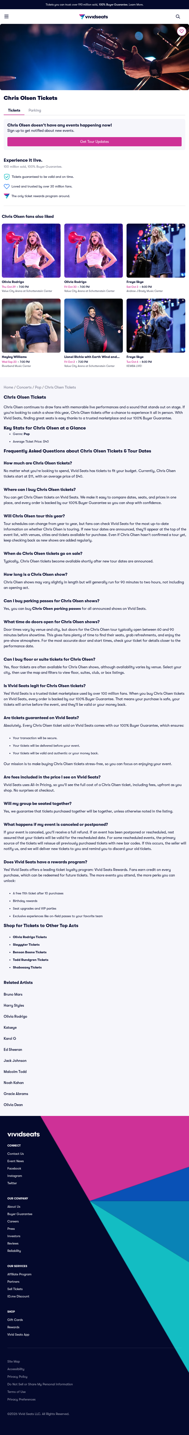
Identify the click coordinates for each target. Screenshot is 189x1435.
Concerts (24, 387)
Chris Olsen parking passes (56, 609)
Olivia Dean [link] (13, 1105)
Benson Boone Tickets (30, 952)
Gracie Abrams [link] (16, 1094)
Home (8, 387)
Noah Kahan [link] (14, 1083)
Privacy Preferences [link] (21, 1399)
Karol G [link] (10, 1039)
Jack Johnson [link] (15, 1061)
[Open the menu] (6, 16)
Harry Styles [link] (14, 1005)
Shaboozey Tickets (27, 967)
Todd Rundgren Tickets (30, 960)
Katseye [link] (10, 1028)
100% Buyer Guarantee (113, 4)
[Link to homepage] (94, 16)
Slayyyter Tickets (26, 944)
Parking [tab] (35, 110)
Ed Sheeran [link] (13, 1050)
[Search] (178, 16)
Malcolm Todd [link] (15, 1072)
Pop (38, 387)
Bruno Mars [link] (13, 994)
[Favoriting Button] (181, 31)
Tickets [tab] (14, 110)
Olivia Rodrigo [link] (15, 1016)
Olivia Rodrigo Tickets (30, 937)
